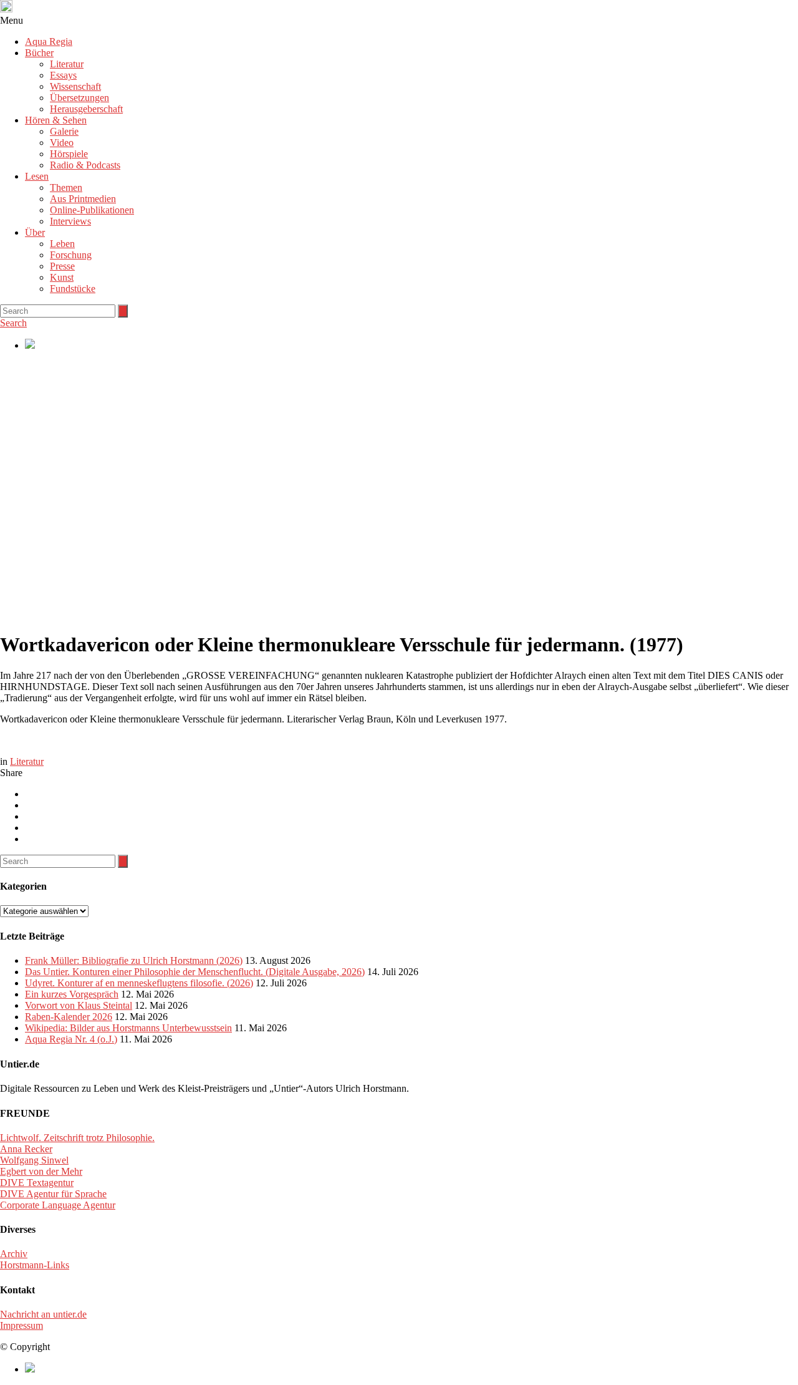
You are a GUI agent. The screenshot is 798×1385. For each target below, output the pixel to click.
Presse (62, 266)
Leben (62, 243)
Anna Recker (26, 1149)
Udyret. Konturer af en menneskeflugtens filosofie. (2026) (139, 983)
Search (13, 323)
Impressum (21, 1325)
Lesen (37, 176)
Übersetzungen (79, 97)
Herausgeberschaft (86, 109)
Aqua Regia (48, 41)
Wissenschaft (75, 86)
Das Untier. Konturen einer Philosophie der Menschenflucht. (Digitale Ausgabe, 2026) (195, 971)
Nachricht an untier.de (43, 1314)
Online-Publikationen (92, 210)
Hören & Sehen (56, 120)
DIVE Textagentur (37, 1182)
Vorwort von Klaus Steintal (78, 1005)
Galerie (64, 131)
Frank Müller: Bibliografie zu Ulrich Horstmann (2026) (134, 960)
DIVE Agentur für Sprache (53, 1193)
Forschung (71, 255)
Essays (63, 75)
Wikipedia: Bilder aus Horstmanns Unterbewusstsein (128, 1028)
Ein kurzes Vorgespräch (71, 994)
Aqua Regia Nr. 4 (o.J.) (71, 1039)
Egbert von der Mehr (41, 1171)
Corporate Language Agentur (57, 1205)
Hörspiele (69, 153)
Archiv (13, 1253)
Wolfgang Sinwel (34, 1160)
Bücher (39, 52)
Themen (66, 187)
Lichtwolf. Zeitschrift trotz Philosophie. (77, 1137)
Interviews (70, 221)
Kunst (62, 277)
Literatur (67, 64)
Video (62, 142)
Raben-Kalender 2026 (68, 1016)
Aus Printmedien (83, 198)
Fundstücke (72, 288)
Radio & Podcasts (85, 165)
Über (35, 232)
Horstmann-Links (34, 1265)
